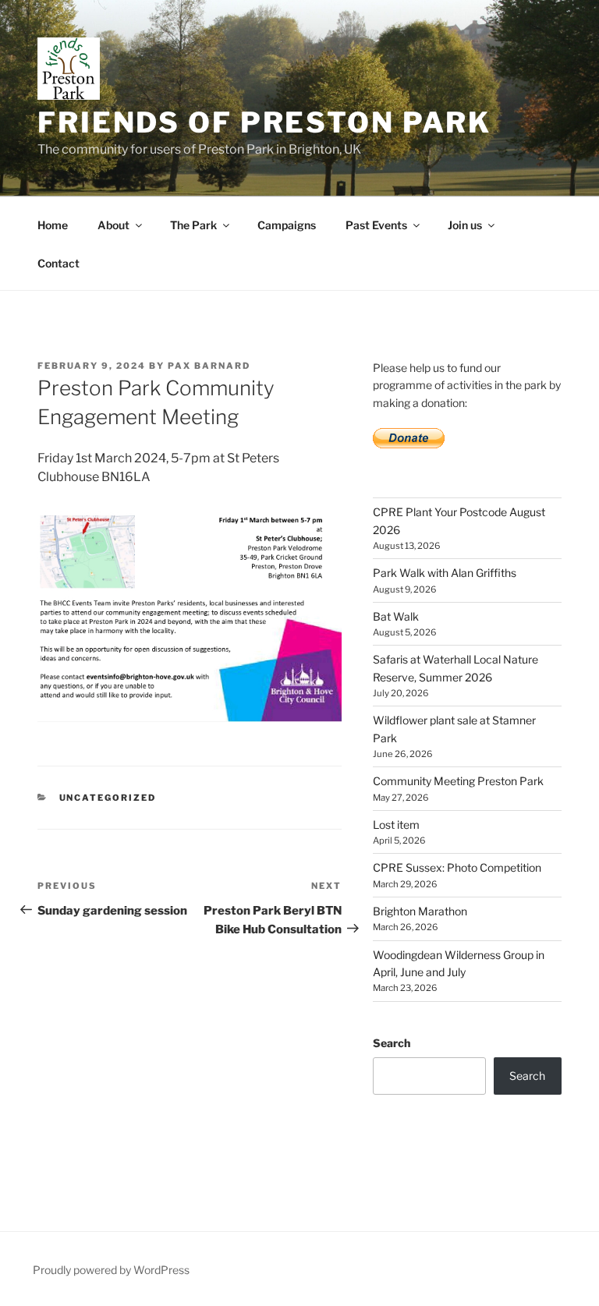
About (113, 225)
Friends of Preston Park (264, 122)
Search (391, 1042)
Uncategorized (108, 797)
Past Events (376, 225)
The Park (193, 225)
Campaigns (286, 225)
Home (52, 225)
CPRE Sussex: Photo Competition (457, 867)
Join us (465, 225)
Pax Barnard (209, 365)
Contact (58, 263)
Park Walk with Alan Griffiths (444, 572)
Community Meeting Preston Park (458, 780)
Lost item (396, 824)
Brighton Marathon (420, 911)
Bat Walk (396, 616)
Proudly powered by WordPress (111, 1269)
